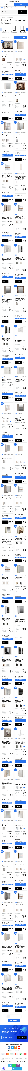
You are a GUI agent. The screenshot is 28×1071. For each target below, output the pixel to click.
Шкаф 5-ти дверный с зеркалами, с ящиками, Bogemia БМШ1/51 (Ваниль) (17, 503)
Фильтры (19, 37)
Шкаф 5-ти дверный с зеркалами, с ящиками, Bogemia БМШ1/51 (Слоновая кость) (20, 503)
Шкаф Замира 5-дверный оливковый (21, 543)
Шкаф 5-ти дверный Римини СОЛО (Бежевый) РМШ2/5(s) (17, 59)
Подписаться (22, 1037)
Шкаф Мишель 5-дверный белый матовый (20, 380)
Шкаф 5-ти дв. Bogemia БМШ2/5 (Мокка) (7, 181)
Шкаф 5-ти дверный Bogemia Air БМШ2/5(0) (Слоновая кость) (17, 951)
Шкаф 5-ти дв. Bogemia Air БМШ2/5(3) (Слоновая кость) (7, 623)
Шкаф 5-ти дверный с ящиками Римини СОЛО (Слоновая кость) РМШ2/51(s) (20, 459)
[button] (27, 29)
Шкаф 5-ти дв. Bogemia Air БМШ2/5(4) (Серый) (20, 664)
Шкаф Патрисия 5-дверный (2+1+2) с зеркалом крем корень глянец (17, 303)
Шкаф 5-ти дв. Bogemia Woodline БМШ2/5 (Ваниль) (17, 869)
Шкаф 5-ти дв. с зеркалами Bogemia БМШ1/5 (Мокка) (17, 222)
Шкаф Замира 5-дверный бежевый (17, 583)
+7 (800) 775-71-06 (20, 1061)
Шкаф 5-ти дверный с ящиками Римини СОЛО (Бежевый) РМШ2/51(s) (17, 462)
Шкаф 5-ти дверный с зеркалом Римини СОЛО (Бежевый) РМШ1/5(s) (3, 140)
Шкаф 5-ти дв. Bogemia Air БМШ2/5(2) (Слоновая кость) (3, 343)
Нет (7, 4)
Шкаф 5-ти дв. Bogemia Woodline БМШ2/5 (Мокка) (20, 869)
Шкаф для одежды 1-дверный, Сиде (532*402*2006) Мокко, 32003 (17, 182)
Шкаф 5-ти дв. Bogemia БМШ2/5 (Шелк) (3, 181)
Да (21, 4)
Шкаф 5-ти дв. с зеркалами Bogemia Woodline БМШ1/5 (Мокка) (20, 910)
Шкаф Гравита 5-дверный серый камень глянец (4, 705)
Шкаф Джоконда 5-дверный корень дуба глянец (4, 59)
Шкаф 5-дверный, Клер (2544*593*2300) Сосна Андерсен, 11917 (20, 621)
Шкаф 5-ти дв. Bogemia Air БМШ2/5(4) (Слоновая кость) (17, 664)
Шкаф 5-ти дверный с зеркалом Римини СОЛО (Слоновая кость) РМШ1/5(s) (7, 137)
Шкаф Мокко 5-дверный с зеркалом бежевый (4, 910)
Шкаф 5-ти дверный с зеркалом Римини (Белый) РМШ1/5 (17, 828)
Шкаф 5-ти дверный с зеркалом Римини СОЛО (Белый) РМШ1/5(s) (7, 140)
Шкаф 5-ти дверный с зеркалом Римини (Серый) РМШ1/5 (20, 828)
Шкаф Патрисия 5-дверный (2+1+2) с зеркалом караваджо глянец (17, 140)
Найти (22, 11)
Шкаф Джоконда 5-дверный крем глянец (7, 55)
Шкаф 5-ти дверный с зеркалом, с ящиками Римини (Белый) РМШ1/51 (17, 991)
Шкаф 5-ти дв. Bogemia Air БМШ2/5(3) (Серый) (3, 623)
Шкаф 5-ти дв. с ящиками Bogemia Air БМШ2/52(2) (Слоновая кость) (20, 746)
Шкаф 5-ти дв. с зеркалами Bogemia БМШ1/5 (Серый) (20, 222)
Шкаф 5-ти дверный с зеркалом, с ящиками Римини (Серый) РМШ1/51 (20, 991)
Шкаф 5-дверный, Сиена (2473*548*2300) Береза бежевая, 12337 (7, 541)
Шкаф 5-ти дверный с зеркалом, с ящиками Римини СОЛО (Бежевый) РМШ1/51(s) (3, 421)
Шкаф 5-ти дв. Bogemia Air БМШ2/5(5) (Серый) (20, 705)
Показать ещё (13, 1020)
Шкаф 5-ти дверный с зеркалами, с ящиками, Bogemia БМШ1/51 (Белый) (20, 500)
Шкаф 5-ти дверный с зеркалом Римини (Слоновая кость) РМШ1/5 (20, 825)
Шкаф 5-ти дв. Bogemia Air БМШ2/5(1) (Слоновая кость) (20, 262)
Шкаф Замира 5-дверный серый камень (17, 543)
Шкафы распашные (7, 17)
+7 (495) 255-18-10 (6, 1061)
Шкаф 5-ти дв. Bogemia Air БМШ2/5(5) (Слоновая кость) (17, 705)
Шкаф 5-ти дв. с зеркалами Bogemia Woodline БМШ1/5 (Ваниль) (17, 910)
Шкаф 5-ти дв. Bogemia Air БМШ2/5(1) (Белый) (20, 258)
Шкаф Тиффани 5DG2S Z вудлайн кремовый (20, 340)
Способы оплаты (14, 1050)
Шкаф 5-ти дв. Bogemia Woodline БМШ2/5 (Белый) (20, 864)
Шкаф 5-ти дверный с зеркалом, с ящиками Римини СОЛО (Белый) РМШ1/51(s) (7, 421)
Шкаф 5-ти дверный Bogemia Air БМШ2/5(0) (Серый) (20, 951)
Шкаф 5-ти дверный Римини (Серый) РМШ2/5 (20, 787)
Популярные (5, 37)
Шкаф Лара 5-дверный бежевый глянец (7, 783)
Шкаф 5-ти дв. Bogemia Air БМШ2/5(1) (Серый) (17, 262)
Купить (5, 78)
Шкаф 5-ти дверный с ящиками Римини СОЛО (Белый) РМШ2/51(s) (20, 462)
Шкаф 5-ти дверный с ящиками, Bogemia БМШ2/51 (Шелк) (3, 583)
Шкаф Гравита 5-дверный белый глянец (7, 701)
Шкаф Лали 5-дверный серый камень (4, 461)
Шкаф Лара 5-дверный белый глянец (4, 787)
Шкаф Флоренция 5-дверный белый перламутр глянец (7, 988)
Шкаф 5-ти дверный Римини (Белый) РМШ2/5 (17, 787)
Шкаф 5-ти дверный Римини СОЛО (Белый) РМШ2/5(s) (20, 59)
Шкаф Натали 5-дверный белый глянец (6, 259)
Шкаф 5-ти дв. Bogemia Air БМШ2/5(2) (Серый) (7, 343)
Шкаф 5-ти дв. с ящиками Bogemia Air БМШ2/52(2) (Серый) (17, 746)
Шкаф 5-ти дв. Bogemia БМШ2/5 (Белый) (7, 176)
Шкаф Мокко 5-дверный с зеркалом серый (4, 869)
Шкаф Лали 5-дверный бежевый (4, 503)
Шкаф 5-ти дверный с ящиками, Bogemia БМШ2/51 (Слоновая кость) (7, 583)
